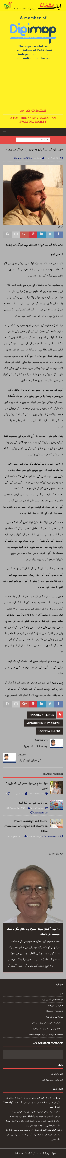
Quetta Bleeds (49, 731)
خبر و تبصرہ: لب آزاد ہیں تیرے (52, 999)
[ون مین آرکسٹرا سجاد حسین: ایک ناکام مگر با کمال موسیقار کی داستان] (33, 893)
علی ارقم (37, 158)
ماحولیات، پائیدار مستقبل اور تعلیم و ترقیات (47, 1028)
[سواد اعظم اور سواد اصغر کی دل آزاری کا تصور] (56, 787)
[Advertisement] (33, 84)
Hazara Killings (42, 715)
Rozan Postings (37, 808)
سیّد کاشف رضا (18, 793)
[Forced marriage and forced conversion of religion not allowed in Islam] (56, 823)
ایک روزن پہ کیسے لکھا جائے (52, 1080)
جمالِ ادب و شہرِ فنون (55, 1005)
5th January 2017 (36, 793)
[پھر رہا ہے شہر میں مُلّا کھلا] (56, 805)
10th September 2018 (15, 808)
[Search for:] (33, 139)
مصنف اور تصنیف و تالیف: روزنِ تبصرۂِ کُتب (47, 1022)
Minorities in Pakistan (43, 723)
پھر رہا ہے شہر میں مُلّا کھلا (33, 803)
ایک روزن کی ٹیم (57, 1074)
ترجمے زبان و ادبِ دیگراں (54, 1011)
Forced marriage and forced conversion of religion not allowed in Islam (26, 826)
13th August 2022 (13, 836)
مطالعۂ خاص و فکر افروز (54, 1017)
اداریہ (61, 993)
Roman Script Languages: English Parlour (46, 1034)
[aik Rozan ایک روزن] (33, 8)
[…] (57, 966)
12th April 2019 (53, 158)
